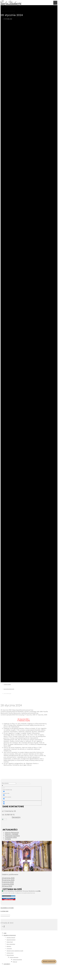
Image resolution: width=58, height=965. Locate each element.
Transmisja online (11, 837)
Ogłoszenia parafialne (9, 11)
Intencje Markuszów (12, 832)
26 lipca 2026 (7, 886)
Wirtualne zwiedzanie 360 (49, 961)
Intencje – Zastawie (11, 834)
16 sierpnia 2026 (8, 880)
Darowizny (16, 817)
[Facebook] (4, 926)
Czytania (8, 839)
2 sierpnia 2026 (8, 884)
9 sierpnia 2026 (8, 882)
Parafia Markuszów (11, 3)
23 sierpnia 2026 (8, 877)
